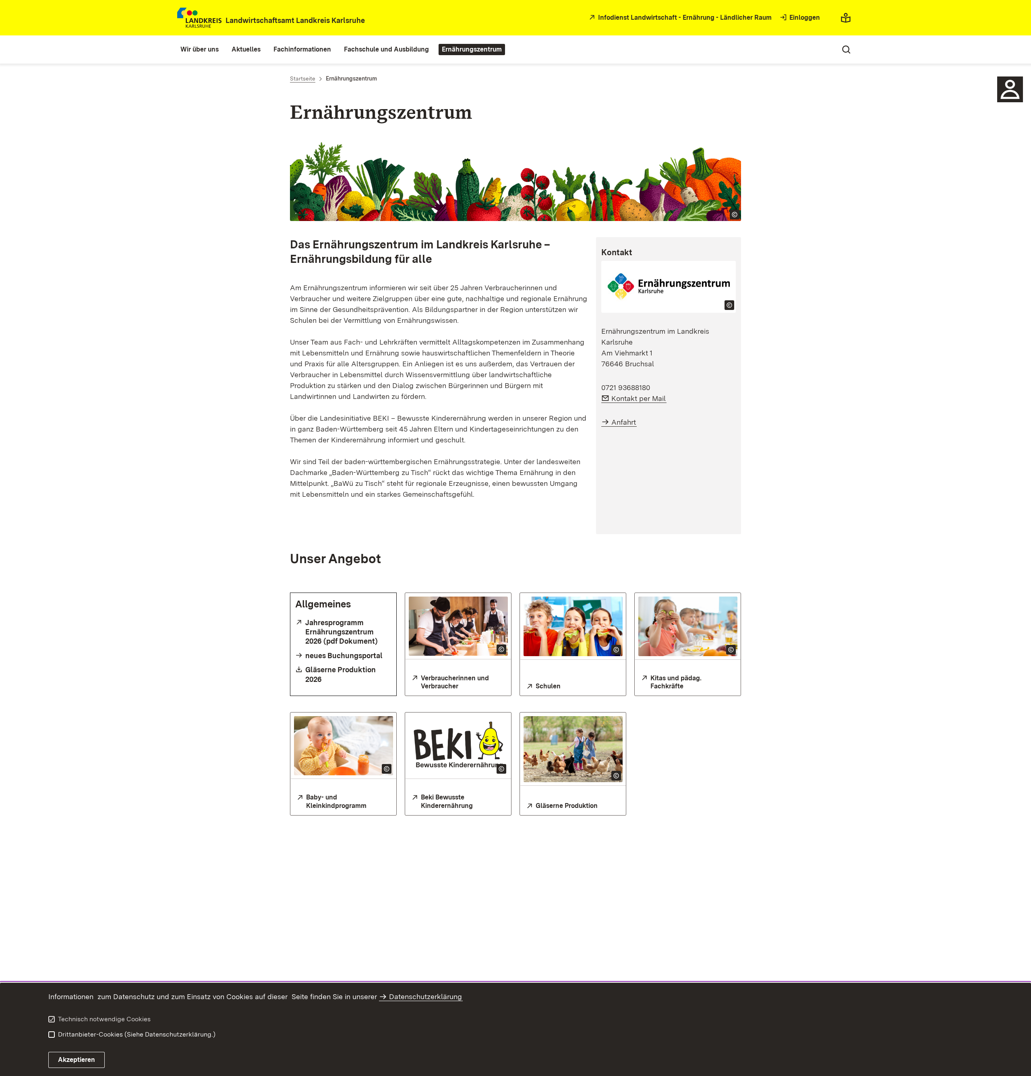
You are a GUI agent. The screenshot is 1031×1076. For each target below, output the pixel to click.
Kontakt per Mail (639, 398)
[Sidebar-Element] (1010, 89)
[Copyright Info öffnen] (734, 214)
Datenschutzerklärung (425, 996)
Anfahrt (623, 422)
